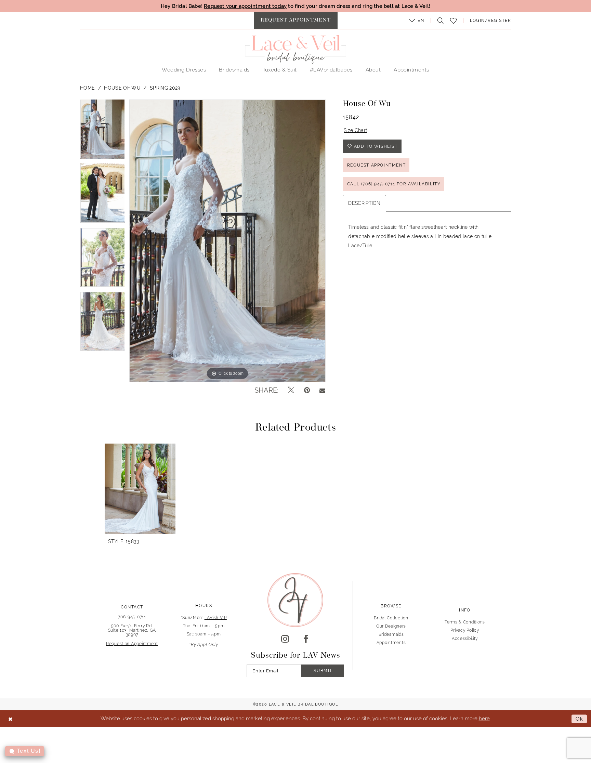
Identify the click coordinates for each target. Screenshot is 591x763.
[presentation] (140, 489)
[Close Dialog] (10, 719)
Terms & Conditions (465, 622)
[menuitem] (296, 20)
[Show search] (439, 20)
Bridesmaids (391, 634)
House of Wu (122, 88)
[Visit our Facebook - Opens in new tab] (306, 639)
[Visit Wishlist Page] (453, 20)
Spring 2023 (165, 88)
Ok (579, 719)
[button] (417, 20)
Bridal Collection (391, 618)
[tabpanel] (102, 131)
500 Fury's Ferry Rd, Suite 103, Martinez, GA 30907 (132, 630)
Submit (323, 670)
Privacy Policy (464, 630)
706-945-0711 (132, 617)
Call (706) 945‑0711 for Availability (394, 184)
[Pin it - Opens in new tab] (307, 390)
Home (87, 88)
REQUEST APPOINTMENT (376, 165)
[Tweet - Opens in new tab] (291, 390)
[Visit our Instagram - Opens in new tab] (285, 639)
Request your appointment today (245, 6)
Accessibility (465, 638)
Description (364, 203)
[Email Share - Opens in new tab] (322, 390)
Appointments (391, 642)
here (484, 718)
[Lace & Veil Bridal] (295, 49)
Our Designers (391, 626)
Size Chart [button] (355, 130)
